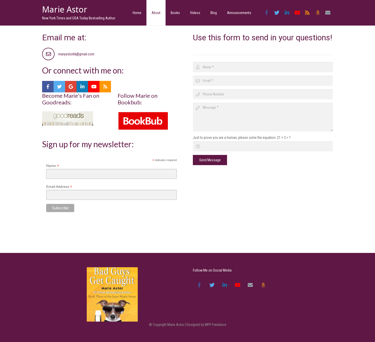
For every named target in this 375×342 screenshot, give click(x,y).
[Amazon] (317, 13)
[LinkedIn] (287, 13)
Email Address (59, 186)
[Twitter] (277, 13)
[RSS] (307, 13)
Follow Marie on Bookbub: (137, 99)
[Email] (328, 13)
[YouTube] (297, 13)
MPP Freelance (215, 325)
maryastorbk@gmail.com (76, 54)
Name (52, 165)
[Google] (71, 86)
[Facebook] (266, 13)
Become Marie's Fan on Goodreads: (70, 99)
